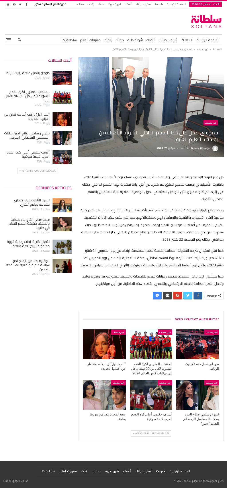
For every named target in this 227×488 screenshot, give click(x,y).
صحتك (101, 4)
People (159, 4)
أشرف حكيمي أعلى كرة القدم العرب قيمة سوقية (28, 154)
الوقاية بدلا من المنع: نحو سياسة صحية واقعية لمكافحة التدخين (28, 264)
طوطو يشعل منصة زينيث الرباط (28, 72)
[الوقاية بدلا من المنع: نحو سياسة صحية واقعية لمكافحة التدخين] (62, 266)
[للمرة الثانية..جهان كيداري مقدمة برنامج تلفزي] (62, 205)
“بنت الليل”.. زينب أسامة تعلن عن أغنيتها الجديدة (27, 116)
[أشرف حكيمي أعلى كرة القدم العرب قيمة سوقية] (151, 395)
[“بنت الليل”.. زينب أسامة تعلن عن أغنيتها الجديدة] (104, 344)
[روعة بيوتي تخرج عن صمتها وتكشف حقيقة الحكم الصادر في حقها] (62, 224)
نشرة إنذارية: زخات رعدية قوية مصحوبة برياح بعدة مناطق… (28, 243)
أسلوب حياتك (143, 4)
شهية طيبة (114, 4)
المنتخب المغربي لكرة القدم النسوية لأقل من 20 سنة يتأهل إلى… (27, 95)
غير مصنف (211, 122)
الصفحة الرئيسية (176, 4)
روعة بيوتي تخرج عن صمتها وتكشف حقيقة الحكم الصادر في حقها (29, 223)
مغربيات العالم (90, 40)
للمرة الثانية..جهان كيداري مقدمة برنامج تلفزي (31, 202)
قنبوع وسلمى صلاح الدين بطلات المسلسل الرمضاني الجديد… (27, 135)
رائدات (90, 4)
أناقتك (128, 4)
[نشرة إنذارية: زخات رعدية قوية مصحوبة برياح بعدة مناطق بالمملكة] (62, 247)
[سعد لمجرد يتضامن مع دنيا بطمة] (104, 395)
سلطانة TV (69, 40)
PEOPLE (187, 40)
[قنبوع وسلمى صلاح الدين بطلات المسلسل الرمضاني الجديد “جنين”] (197, 395)
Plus (81, 4)
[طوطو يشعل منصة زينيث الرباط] (197, 344)
